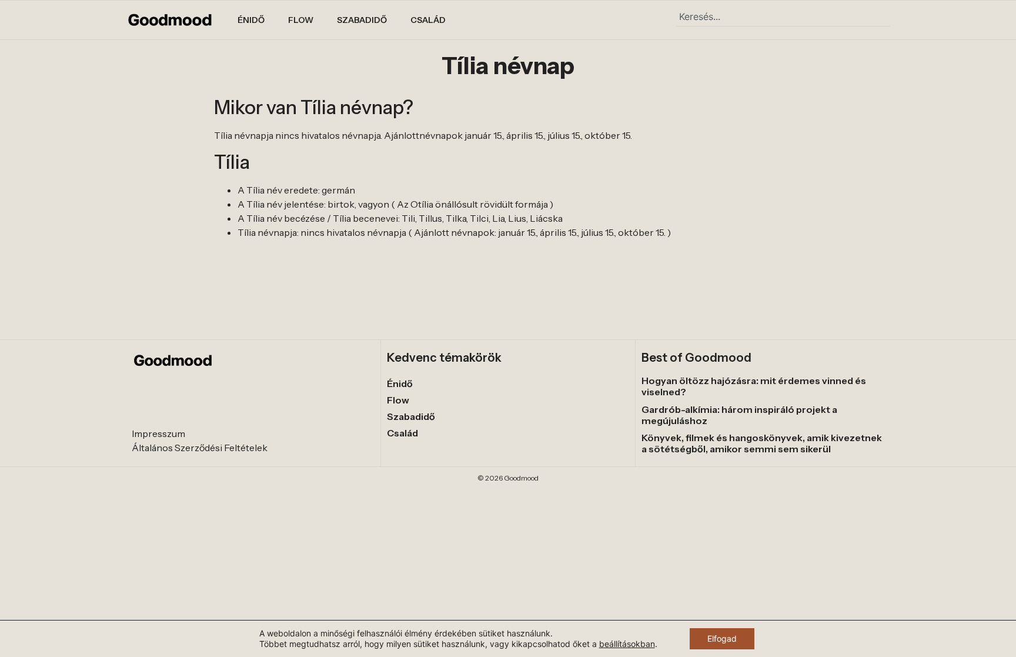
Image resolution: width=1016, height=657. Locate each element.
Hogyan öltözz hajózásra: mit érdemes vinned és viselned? (753, 386)
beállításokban (627, 644)
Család (428, 20)
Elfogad (722, 638)
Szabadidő (362, 20)
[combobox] (783, 16)
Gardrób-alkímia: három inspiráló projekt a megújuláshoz (739, 414)
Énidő (251, 20)
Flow (300, 20)
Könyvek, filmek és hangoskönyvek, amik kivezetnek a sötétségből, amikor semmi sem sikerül (761, 443)
